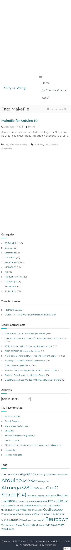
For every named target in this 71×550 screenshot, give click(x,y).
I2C (50, 501)
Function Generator (26, 501)
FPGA (12, 501)
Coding (24, 144)
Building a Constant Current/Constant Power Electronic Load (36, 338)
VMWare (40, 525)
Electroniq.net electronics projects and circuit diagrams (33, 445)
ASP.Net (29, 481)
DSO (53, 496)
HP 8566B (42, 501)
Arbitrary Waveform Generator (52, 474)
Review (55, 514)
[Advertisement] (35, 35)
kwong (31, 126)
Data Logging (38, 496)
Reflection (45, 514)
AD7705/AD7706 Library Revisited (22, 351)
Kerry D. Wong (14, 88)
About (45, 97)
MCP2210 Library (13, 310)
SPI (43, 520)
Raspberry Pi (11, 281)
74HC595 (6, 474)
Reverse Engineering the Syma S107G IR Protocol (30, 370)
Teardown (57, 519)
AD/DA (15, 474)
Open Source (35, 510)
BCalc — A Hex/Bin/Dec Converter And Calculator (30, 314)
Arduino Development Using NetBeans (25, 375)
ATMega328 (43, 481)
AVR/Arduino (12, 144)
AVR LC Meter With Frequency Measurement (28, 346)
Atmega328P (17, 488)
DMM (47, 495)
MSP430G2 (11, 267)
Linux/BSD (10, 257)
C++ (46, 144)
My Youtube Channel (54, 90)
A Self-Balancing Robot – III (18, 365)
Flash (67, 541)
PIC (6, 272)
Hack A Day (11, 450)
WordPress (7, 528)
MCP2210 (6, 505)
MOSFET (15, 506)
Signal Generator (11, 519)
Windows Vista (54, 524)
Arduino (39, 144)
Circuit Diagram (13, 421)
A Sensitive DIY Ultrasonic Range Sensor (25, 333)
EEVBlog (9, 430)
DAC (29, 496)
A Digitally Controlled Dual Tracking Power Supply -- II (32, 355)
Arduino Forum (13, 416)
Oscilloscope (53, 510)
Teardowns (10, 286)
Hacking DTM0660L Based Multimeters (25, 360)
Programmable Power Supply (16, 514)
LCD (55, 502)
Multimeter (20, 509)
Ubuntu (29, 525)
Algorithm (28, 474)
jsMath (67, 548)
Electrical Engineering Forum (20, 435)
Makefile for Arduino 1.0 (19, 121)
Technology (11, 291)
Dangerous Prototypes (16, 426)
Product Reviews (13, 276)
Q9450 (35, 514)
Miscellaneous (12, 262)
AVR (36, 488)
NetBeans (6, 148)
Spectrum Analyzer (31, 520)
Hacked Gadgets (13, 454)
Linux (63, 501)
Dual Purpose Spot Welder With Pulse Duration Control (33, 380)
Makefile (54, 144)
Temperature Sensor (11, 525)
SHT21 (62, 514)
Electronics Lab (12, 440)
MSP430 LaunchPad (31, 505)
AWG (42, 488)
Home (46, 83)
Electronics (10, 252)
